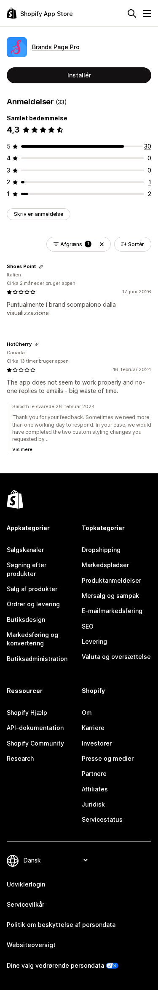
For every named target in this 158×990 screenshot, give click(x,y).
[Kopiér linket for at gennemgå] (40, 266)
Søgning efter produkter (26, 569)
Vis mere (22, 449)
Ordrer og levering (33, 604)
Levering (94, 641)
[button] (102, 244)
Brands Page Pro (56, 46)
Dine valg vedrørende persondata (55, 965)
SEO (88, 626)
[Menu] (147, 13)
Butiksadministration (37, 658)
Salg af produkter (32, 588)
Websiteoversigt (31, 944)
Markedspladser (105, 564)
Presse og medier (108, 758)
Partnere (94, 773)
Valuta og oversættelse (116, 656)
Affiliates (95, 789)
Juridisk (93, 804)
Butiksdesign (26, 619)
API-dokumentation (35, 727)
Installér (79, 75)
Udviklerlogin (26, 884)
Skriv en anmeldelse (38, 214)
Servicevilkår (25, 904)
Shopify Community (35, 743)
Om (87, 712)
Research (20, 758)
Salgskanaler (25, 549)
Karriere (93, 727)
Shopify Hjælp (27, 712)
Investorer (97, 743)
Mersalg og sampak (110, 595)
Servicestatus (102, 819)
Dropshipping (101, 549)
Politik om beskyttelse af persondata (61, 924)
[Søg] (132, 13)
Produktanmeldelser (111, 580)
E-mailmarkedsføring (112, 610)
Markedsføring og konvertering (32, 639)
